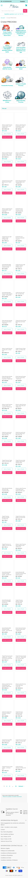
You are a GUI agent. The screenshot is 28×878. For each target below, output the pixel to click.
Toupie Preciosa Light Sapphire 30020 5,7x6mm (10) (20, 266)
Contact (3, 829)
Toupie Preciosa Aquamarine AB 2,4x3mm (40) (19, 713)
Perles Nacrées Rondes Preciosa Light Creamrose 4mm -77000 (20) (7, 489)
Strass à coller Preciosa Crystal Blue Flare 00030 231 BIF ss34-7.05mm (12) (7, 685)
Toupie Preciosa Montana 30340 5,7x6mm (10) (5, 517)
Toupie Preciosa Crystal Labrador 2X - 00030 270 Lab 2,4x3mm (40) (7, 657)
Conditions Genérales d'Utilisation (9, 860)
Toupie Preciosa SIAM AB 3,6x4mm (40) (7, 740)
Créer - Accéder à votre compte (9, 827)
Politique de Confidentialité (7, 850)
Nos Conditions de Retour (7, 834)
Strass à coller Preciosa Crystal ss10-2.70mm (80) (7, 350)
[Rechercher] (25, 11)
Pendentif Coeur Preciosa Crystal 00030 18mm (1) (19, 210)
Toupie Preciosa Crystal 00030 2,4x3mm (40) (21, 740)
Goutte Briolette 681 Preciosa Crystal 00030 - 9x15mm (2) (6, 573)
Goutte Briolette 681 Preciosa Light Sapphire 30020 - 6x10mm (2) (7, 294)
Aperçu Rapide (7, 133)
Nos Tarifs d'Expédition (7, 831)
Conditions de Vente (6, 857)
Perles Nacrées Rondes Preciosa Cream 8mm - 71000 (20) (7, 322)
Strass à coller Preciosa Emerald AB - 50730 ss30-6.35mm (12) (21, 126)
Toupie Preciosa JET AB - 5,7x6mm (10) (20, 293)
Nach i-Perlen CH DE (6, 839)
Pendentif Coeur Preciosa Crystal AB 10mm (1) (20, 238)
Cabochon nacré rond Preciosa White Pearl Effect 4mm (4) (6, 433)
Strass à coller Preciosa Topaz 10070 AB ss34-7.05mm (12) (21, 405)
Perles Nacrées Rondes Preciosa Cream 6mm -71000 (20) (21, 377)
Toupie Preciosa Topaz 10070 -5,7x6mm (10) (21, 349)
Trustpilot (22, 1)
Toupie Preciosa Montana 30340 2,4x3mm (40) (19, 601)
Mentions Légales (5, 848)
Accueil (3, 17)
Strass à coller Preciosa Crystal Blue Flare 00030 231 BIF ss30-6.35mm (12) (21, 489)
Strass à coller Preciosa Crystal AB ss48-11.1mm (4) (21, 685)
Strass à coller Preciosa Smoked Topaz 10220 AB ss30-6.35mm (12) (7, 154)
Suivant (21, 786)
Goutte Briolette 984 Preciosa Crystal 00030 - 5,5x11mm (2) (7, 629)
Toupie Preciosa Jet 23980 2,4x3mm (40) (6, 545)
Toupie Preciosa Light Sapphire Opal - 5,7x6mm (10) (6, 238)
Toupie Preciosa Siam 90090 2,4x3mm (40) (20, 517)
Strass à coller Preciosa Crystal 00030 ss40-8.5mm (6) (7, 210)
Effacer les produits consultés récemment (12, 796)
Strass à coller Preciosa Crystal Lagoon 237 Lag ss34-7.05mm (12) (7, 405)
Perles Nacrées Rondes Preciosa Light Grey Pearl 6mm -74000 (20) (7, 377)
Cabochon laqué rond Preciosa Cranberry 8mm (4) (6, 713)
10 (15, 786)
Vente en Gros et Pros (6, 841)
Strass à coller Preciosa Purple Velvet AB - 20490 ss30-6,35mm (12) (21, 154)
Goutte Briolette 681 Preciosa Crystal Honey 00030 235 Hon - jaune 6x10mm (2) (21, 573)
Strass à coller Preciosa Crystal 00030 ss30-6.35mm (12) (7, 126)
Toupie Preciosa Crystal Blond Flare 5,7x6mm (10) (7, 182)
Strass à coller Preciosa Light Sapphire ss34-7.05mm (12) (21, 545)
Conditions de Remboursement (8, 853)
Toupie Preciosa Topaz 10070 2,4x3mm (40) (7, 461)
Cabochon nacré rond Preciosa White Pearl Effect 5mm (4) (20, 433)
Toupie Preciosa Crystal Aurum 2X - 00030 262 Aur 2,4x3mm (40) (21, 657)
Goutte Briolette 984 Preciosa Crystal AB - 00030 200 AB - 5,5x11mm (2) (6, 266)
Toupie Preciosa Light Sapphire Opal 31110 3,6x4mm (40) (20, 461)
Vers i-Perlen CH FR (6, 836)
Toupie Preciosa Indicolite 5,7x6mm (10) (21, 767)
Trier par (4, 108)
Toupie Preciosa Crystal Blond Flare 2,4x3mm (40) (21, 322)
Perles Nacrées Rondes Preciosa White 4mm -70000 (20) (21, 182)
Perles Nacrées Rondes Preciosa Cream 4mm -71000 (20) (21, 629)
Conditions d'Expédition (7, 855)
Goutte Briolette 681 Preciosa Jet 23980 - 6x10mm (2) (6, 601)
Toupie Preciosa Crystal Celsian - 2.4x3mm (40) (7, 768)
